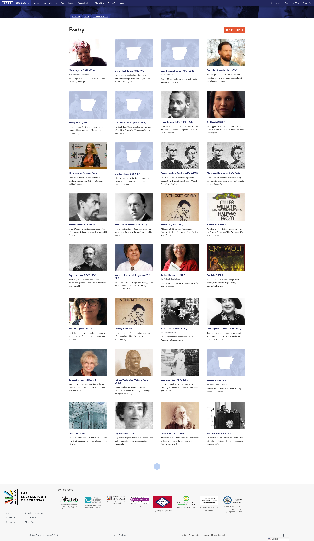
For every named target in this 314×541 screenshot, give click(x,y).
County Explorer (84, 3)
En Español (112, 3)
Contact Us (10, 517)
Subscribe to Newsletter (34, 513)
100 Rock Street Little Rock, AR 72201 (43, 535)
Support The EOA (32, 517)
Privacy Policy (30, 522)
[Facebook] (283, 535)
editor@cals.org (120, 535)
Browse (36, 3)
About (122, 3)
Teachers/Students (50, 3)
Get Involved (276, 3)
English (274, 539)
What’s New (99, 3)
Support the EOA (292, 3)
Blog (62, 3)
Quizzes (71, 3)
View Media (236, 30)
